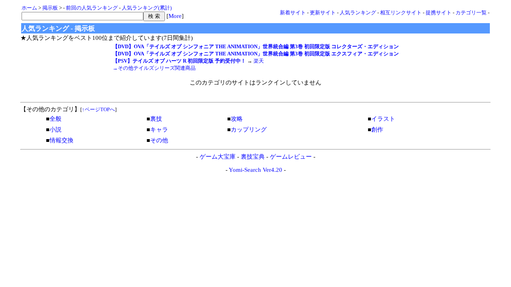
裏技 (156, 119)
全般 (55, 119)
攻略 (237, 119)
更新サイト (323, 13)
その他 (159, 140)
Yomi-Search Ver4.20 (255, 170)
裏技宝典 (253, 156)
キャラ (159, 129)
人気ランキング (358, 13)
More (175, 16)
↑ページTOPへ (98, 109)
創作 (377, 129)
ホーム (29, 8)
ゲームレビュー (291, 156)
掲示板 (50, 8)
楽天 (259, 61)
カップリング (249, 129)
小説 (55, 129)
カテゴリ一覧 (471, 13)
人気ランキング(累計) (147, 8)
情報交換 (61, 140)
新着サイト (293, 13)
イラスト (383, 119)
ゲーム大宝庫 (218, 156)
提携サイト (439, 13)
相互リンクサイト (401, 13)
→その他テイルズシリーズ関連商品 (154, 68)
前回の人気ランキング (92, 8)
